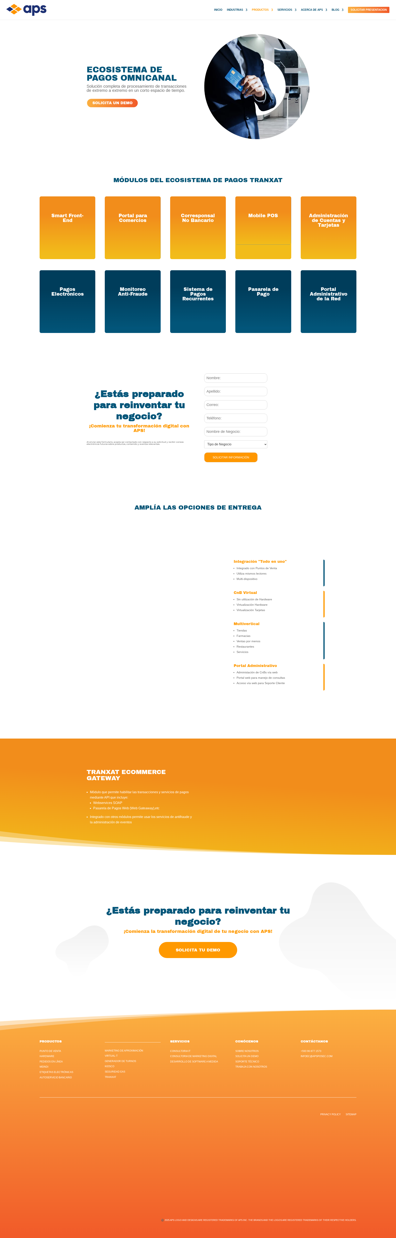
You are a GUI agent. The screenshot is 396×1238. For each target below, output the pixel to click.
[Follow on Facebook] (185, 1116)
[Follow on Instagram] (202, 1116)
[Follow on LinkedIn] (194, 1116)
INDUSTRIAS (235, 9)
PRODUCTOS (260, 9)
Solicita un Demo (112, 103)
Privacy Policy (330, 1114)
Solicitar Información (231, 457)
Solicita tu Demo (198, 950)
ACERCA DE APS (312, 9)
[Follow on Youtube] (210, 1116)
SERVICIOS (284, 9)
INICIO (218, 9)
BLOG (335, 9)
